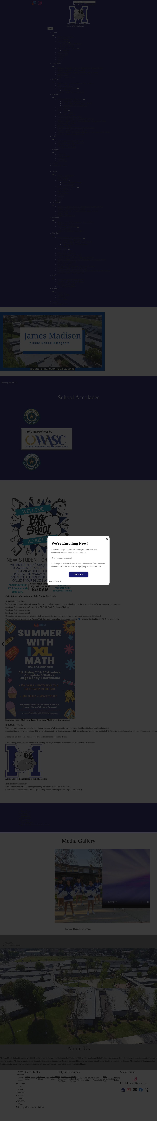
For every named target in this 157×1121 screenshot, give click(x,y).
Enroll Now (78, 574)
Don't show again (55, 581)
